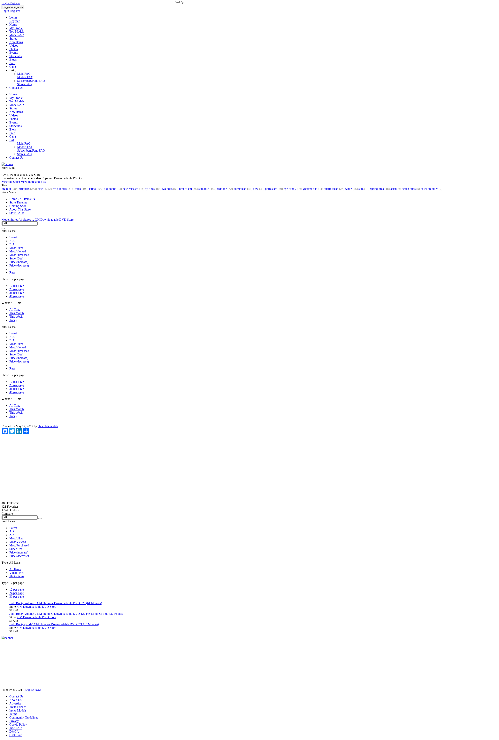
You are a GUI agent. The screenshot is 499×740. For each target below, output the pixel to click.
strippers (24, 188)
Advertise (15, 703)
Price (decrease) (19, 265)
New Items (16, 42)
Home (13, 24)
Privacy (14, 721)
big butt (6, 188)
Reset (12, 272)
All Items (15, 569)
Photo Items (16, 576)
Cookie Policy (18, 724)
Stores (13, 38)
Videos (13, 45)
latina (92, 188)
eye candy (290, 188)
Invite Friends (17, 707)
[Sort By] (3, 228)
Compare (7, 513)
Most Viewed (17, 251)
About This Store (20, 209)
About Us (15, 700)
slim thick (204, 188)
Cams (12, 66)
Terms (13, 714)
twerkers (167, 188)
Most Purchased (19, 255)
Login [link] (6, 3)
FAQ (12, 140)
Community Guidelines (23, 717)
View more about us (33, 181)
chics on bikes (429, 188)
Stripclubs (15, 56)
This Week (16, 316)
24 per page (16, 289)
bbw (255, 188)
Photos (13, 49)
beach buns (409, 188)
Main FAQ (24, 73)
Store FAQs (16, 213)
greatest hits (310, 188)
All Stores (25, 219)
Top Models (16, 31)
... (33, 219)
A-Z (12, 241)
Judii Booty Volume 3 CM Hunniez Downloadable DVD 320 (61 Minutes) (55, 603)
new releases (130, 188)
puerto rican (331, 188)
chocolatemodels (48, 426)
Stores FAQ (24, 84)
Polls (12, 63)
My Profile (16, 28)
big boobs (110, 188)
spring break (377, 188)
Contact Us (16, 87)
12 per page (16, 285)
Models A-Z (16, 35)
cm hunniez (59, 188)
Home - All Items (22, 199)
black (41, 188)
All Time (14, 309)
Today (13, 320)
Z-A (12, 244)
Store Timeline (18, 202)
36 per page (16, 292)
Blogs (13, 59)
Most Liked (16, 248)
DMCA (14, 731)
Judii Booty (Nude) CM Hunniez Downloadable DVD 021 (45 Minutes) (54, 624)
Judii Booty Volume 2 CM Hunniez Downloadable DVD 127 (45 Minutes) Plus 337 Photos (66, 613)
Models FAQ (25, 77)
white (348, 188)
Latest (13, 237)
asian (393, 188)
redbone (222, 188)
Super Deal (16, 258)
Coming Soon (18, 206)
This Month (16, 313)
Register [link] (15, 3)
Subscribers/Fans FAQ (31, 80)
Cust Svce (15, 735)
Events (13, 52)
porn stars (271, 188)
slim (361, 188)
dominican (240, 188)
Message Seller (11, 181)
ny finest (150, 188)
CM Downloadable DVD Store (54, 219)
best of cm (185, 188)
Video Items (16, 572)
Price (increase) (18, 262)
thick (78, 188)
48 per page (16, 296)
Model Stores (10, 219)
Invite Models (17, 710)
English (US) (33, 689)
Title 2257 (15, 728)
